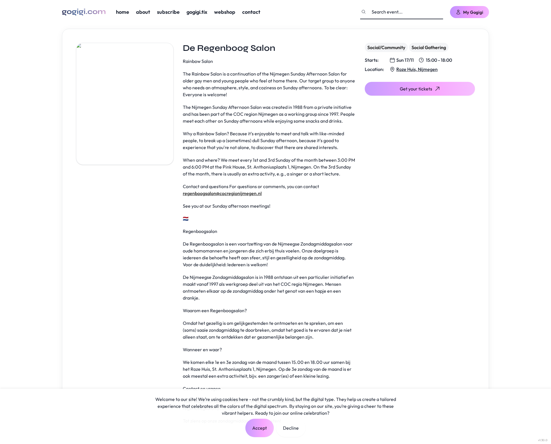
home (122, 12)
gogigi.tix (197, 12)
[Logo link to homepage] (84, 12)
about (143, 12)
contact (251, 12)
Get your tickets (416, 89)
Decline (291, 428)
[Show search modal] (363, 12)
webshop (224, 12)
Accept (259, 428)
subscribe (168, 12)
